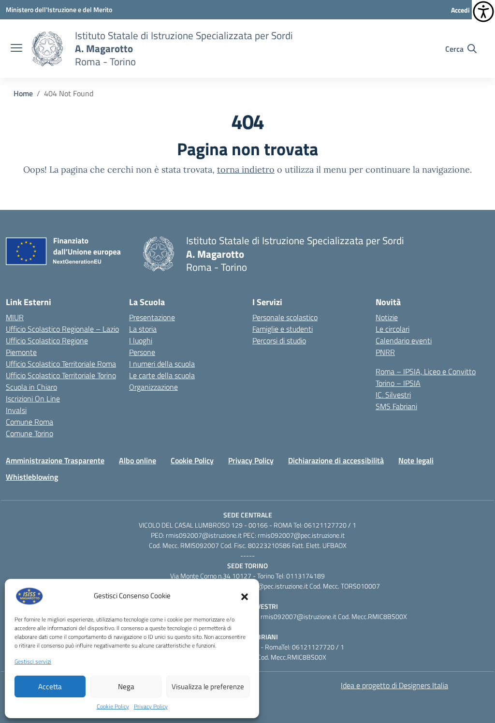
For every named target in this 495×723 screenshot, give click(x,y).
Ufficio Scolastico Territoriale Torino (61, 375)
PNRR (385, 352)
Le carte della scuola (162, 375)
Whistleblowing (32, 477)
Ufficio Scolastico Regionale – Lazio (62, 329)
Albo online (137, 460)
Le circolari (392, 329)
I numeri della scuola (162, 363)
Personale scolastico (285, 317)
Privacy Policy (151, 706)
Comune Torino (29, 433)
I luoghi (140, 340)
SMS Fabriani (396, 406)
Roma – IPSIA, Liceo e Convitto (426, 371)
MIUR (15, 317)
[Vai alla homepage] (47, 48)
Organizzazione (153, 387)
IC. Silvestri (393, 394)
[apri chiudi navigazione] (16, 49)
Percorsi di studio (279, 340)
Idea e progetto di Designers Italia (394, 685)
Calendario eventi (404, 340)
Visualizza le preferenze (208, 686)
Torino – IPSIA (398, 383)
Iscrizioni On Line (33, 398)
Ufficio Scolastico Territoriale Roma (61, 363)
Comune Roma (29, 422)
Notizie (387, 317)
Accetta (50, 686)
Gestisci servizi (33, 661)
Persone (142, 352)
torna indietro (246, 169)
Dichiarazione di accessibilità (336, 460)
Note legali (416, 460)
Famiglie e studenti (282, 329)
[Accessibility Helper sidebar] (483, 11)
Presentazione (152, 317)
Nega (126, 686)
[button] (244, 596)
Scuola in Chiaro (31, 387)
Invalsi (16, 410)
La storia (143, 329)
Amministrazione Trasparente (55, 460)
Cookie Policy (113, 706)
